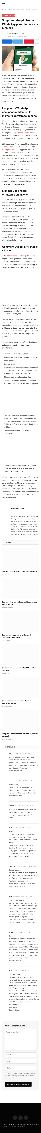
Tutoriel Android (12, 10)
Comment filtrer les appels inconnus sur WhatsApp (19, 571)
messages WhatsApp (10, 150)
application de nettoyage (17, 256)
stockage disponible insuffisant (22, 133)
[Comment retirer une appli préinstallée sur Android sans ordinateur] (20, 588)
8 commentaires (8, 36)
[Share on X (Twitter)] (18, 41)
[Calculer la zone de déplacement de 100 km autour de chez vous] (20, 654)
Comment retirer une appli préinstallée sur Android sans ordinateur (19, 603)
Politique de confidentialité (17, 1124)
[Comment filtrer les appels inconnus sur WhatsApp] (20, 558)
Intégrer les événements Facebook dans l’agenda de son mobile (20, 734)
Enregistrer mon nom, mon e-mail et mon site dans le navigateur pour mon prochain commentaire (20, 1075)
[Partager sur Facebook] (7, 41)
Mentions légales (33, 1124)
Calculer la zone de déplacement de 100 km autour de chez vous (20, 668)
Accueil (4, 10)
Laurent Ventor (13, 33)
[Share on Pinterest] (29, 41)
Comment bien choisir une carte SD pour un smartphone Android (16, 701)
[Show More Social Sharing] (37, 41)
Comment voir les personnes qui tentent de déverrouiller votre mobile (16, 636)
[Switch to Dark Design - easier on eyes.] (34, 3)
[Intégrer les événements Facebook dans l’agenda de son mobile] (20, 720)
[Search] (38, 3)
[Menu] (3, 3)
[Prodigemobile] (20, 3)
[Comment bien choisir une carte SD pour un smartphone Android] (20, 687)
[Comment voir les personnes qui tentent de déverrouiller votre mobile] (20, 621)
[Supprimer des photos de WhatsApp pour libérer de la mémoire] (20, 58)
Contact (4, 1124)
